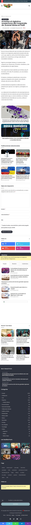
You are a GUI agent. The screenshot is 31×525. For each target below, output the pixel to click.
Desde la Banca (6, 402)
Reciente (14, 264)
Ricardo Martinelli (22, 475)
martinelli (10, 475)
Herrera (17, 472)
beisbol (3, 467)
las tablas (22, 472)
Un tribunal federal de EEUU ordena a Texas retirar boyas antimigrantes (22, 160)
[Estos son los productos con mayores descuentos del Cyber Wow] (5, 457)
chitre (9, 470)
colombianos (23, 64)
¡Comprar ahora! (24, 515)
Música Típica (6, 436)
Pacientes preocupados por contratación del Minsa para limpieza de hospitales (7, 340)
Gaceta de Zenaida (6, 407)
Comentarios (25, 264)
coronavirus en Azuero (23, 470)
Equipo (13, 515)
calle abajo (16, 467)
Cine (3, 398)
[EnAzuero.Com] (8, 6)
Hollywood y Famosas (6, 409)
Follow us (3, 481)
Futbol (12, 472)
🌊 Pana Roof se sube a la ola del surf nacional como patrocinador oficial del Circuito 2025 (23, 340)
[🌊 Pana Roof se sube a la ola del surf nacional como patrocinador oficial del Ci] (23, 333)
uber (7, 477)
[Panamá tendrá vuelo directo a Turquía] (5, 289)
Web (2, 220)
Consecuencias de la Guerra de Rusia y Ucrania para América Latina (8, 177)
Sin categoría (5, 424)
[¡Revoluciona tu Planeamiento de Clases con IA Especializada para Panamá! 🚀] (5, 445)
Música (3, 418)
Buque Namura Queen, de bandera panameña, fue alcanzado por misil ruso (22, 177)
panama (15, 475)
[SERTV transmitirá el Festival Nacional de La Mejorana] (25, 451)
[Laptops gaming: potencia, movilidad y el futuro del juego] (23, 350)
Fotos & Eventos (5, 404)
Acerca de (8, 515)
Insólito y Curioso (5, 411)
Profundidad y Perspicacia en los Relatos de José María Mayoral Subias (19, 270)
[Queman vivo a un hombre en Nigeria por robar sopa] (5, 295)
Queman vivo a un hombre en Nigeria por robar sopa (18, 294)
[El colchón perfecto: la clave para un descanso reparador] (8, 350)
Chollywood (4, 395)
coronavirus (14, 470)
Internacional (8, 16)
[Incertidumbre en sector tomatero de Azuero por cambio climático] (5, 277)
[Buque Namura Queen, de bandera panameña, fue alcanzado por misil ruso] (23, 170)
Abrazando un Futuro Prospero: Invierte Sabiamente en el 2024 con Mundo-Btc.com (7, 160)
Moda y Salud (5, 416)
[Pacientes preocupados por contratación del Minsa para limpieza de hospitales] (8, 333)
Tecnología (4, 427)
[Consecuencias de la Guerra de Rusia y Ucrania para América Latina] (8, 170)
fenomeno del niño (5, 472)
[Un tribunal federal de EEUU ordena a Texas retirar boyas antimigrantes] (23, 153)
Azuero (3, 393)
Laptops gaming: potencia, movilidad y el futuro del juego (16, 1)
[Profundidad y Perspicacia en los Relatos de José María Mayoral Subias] (5, 270)
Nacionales (4, 420)
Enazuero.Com (27, 510)
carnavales (4, 470)
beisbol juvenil (9, 467)
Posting (3, 422)
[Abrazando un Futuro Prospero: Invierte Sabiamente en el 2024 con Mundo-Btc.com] (8, 153)
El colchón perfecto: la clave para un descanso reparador (7, 357)
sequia (3, 477)
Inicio (3, 16)
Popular (4, 264)
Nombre (3, 209)
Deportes (4, 400)
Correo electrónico (5, 214)
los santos (4, 475)
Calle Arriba (22, 467)
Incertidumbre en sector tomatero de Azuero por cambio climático (20, 276)
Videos (3, 429)
